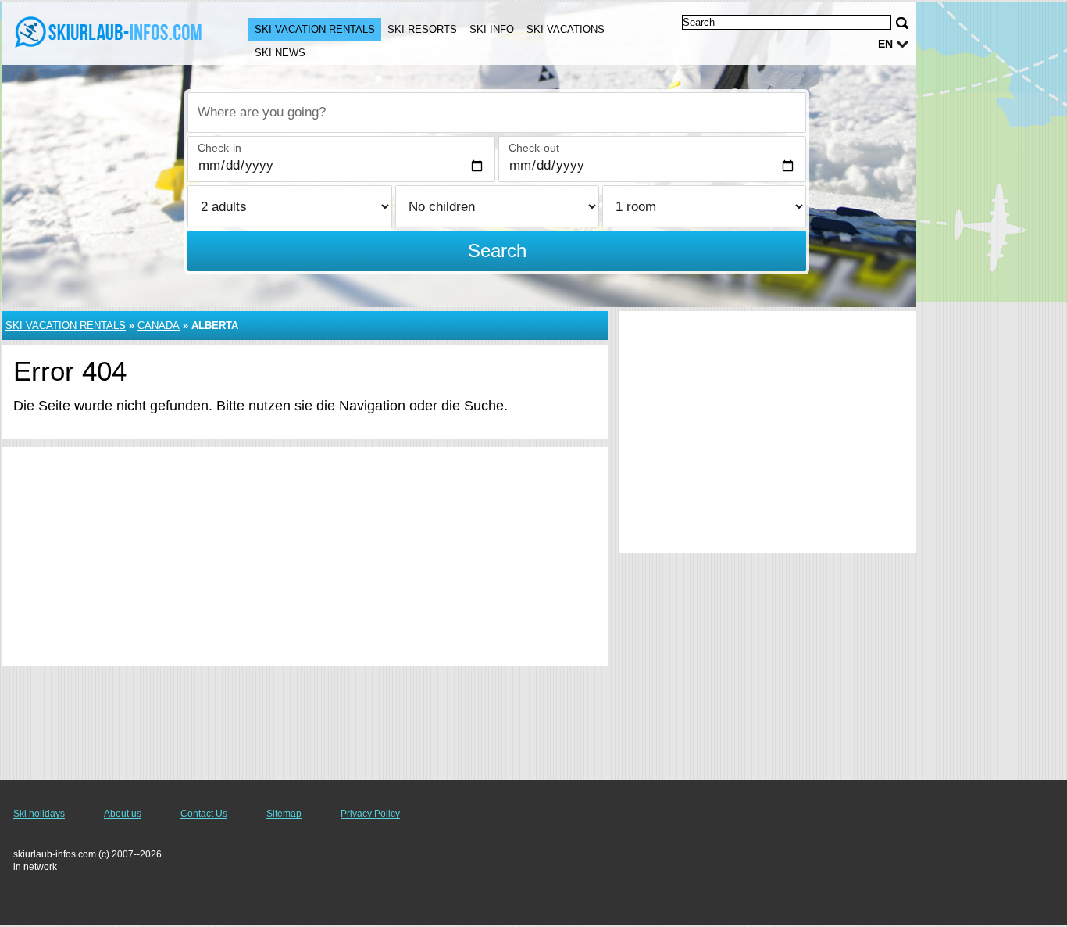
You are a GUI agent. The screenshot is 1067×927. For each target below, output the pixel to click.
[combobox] (496, 112)
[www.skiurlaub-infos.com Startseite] (109, 32)
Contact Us (203, 813)
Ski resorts (422, 29)
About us (122, 813)
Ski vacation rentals (315, 29)
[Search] (902, 23)
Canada (158, 325)
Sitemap (284, 813)
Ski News (280, 53)
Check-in (219, 147)
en (885, 44)
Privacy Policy (370, 813)
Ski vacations (565, 29)
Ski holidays (39, 813)
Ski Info (491, 29)
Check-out (534, 147)
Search (497, 250)
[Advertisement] (305, 556)
